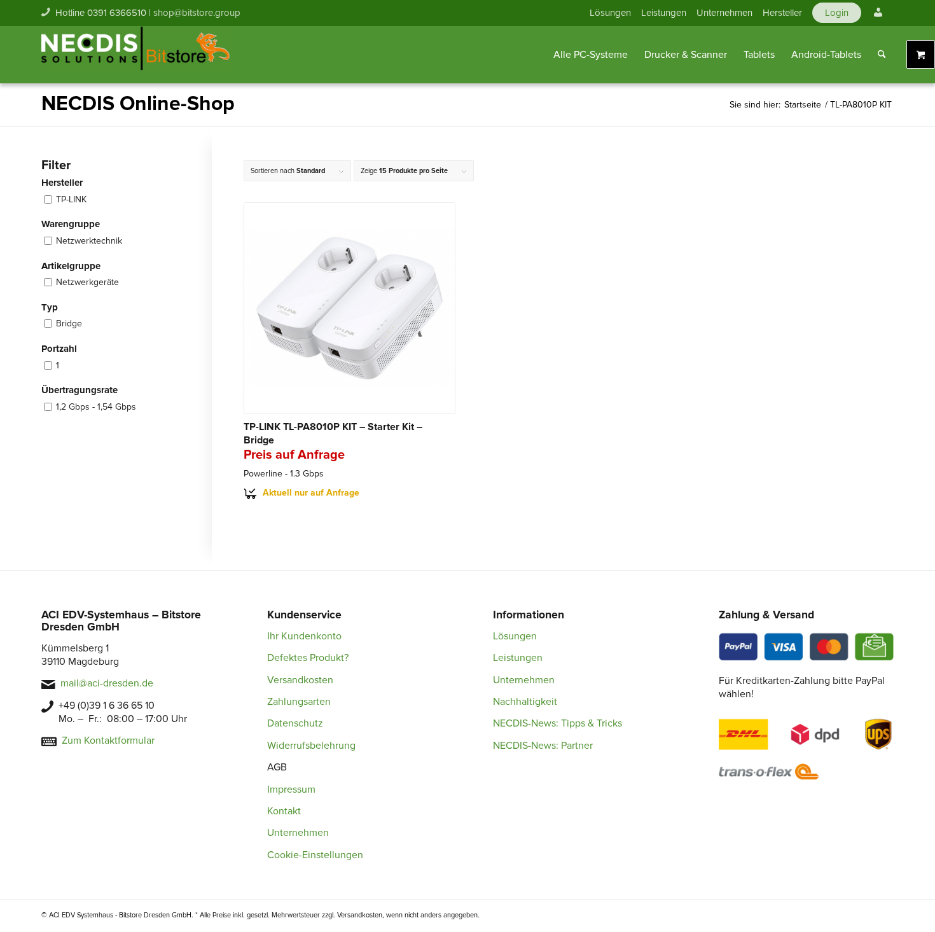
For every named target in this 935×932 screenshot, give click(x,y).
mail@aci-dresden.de (106, 683)
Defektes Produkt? (308, 657)
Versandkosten (300, 680)
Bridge (69, 323)
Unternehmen (724, 12)
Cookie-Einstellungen (315, 855)
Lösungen (610, 12)
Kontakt (284, 811)
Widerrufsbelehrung (311, 745)
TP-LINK (71, 199)
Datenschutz (295, 723)
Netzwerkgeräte (87, 282)
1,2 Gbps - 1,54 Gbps (96, 406)
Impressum (291, 789)
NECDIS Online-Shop (138, 104)
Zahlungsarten (299, 701)
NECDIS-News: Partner (543, 745)
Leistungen (663, 12)
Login (836, 12)
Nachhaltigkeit (525, 701)
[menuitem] (610, 12)
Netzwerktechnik (89, 240)
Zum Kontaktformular (108, 740)
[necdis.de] (136, 54)
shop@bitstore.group (196, 12)
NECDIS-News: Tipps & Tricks (557, 723)
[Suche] (881, 54)
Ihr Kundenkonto (304, 636)
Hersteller (782, 12)
